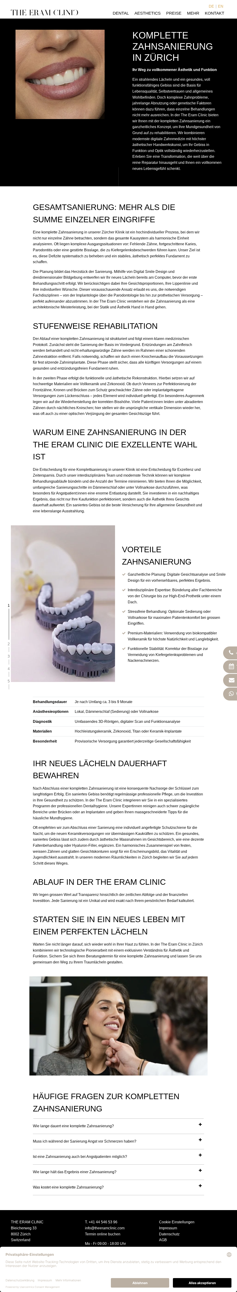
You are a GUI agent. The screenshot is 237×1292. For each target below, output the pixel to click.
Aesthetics (147, 13)
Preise (173, 13)
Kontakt (214, 13)
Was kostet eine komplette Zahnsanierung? (68, 1187)
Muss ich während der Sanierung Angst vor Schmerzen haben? (84, 1141)
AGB (163, 1240)
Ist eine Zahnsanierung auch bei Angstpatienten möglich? (80, 1157)
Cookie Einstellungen (176, 1222)
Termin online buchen (102, 1234)
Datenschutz (169, 1234)
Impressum (168, 1228)
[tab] (118, 1126)
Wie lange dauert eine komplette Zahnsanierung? (73, 1126)
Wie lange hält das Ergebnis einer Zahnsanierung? (74, 1172)
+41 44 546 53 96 (103, 1222)
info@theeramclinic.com (105, 1228)
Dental (121, 13)
